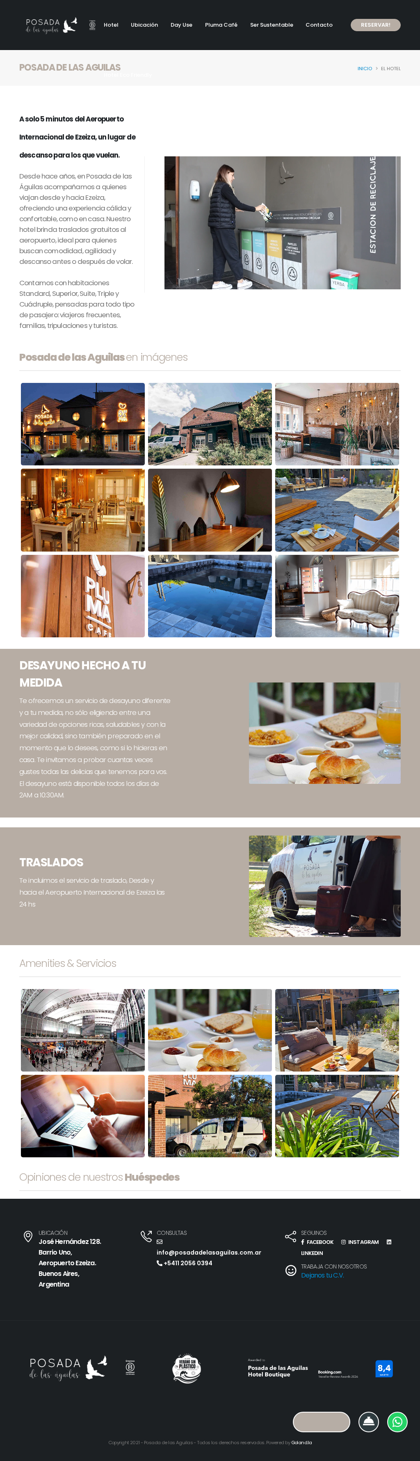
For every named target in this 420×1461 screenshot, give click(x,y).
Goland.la (301, 1442)
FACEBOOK (319, 1242)
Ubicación (144, 25)
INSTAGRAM (363, 1242)
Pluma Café (221, 25)
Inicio (365, 68)
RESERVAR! (375, 24)
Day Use (181, 25)
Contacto (319, 25)
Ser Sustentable (271, 25)
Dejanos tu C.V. (322, 1275)
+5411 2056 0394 (187, 1263)
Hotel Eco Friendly (128, 75)
